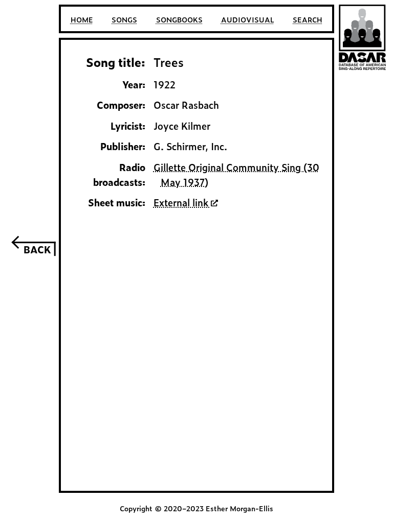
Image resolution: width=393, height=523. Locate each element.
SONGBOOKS (179, 19)
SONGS (124, 19)
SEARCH (307, 19)
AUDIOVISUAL (247, 19)
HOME (82, 19)
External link (182, 202)
